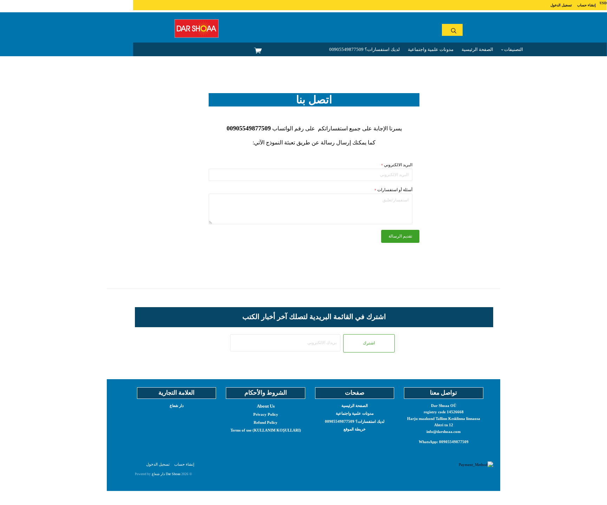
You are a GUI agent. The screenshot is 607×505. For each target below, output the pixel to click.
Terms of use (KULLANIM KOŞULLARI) (265, 430)
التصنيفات (513, 49)
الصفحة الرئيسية (477, 49)
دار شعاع (177, 405)
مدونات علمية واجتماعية (430, 49)
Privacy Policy (265, 414)
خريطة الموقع (355, 429)
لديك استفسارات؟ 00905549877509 (364, 49)
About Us (266, 406)
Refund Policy (266, 422)
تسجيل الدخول (561, 5)
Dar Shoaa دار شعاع (166, 474)
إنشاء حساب (586, 5)
